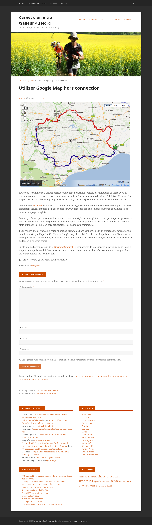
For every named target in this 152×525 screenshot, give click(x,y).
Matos (84, 432)
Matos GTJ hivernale (31, 496)
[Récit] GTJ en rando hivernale (36, 493)
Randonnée (87, 443)
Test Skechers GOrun (48, 391)
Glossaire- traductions (37, 3)
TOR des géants (98, 486)
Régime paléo (88, 446)
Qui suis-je (53, 3)
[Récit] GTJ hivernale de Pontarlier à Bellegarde (43, 481)
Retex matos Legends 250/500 (48, 457)
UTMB (108, 485)
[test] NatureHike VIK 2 (42, 426)
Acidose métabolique (45, 394)
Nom (24, 327)
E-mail (25, 338)
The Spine (85, 485)
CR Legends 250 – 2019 (32, 501)
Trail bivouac (88, 452)
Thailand (127, 481)
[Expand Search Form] (134, 3)
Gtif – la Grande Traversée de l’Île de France (42, 484)
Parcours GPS (88, 437)
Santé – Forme (88, 449)
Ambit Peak (87, 415)
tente (115, 481)
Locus (103, 481)
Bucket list (65, 3)
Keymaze (37, 205)
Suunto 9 (107, 481)
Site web (25, 349)
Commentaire (28, 287)
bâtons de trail (91, 477)
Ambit (81, 477)
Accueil (21, 3)
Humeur (85, 429)
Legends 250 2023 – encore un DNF (37, 487)
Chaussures (104, 476)
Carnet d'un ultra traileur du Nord (45, 521)
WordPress (72, 521)
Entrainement (88, 423)
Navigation (36, 265)
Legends (96, 481)
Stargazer (83, 521)
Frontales (86, 426)
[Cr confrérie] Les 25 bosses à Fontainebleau (42, 449)
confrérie (116, 477)
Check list (86, 417)
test (120, 481)
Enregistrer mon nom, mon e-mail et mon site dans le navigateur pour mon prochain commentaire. (71, 360)
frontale (85, 481)
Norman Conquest (63, 247)
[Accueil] (20, 80)
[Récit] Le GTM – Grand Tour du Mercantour (42, 504)
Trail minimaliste (90, 455)
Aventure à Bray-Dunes (32, 499)
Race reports (87, 440)
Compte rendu (88, 420)
